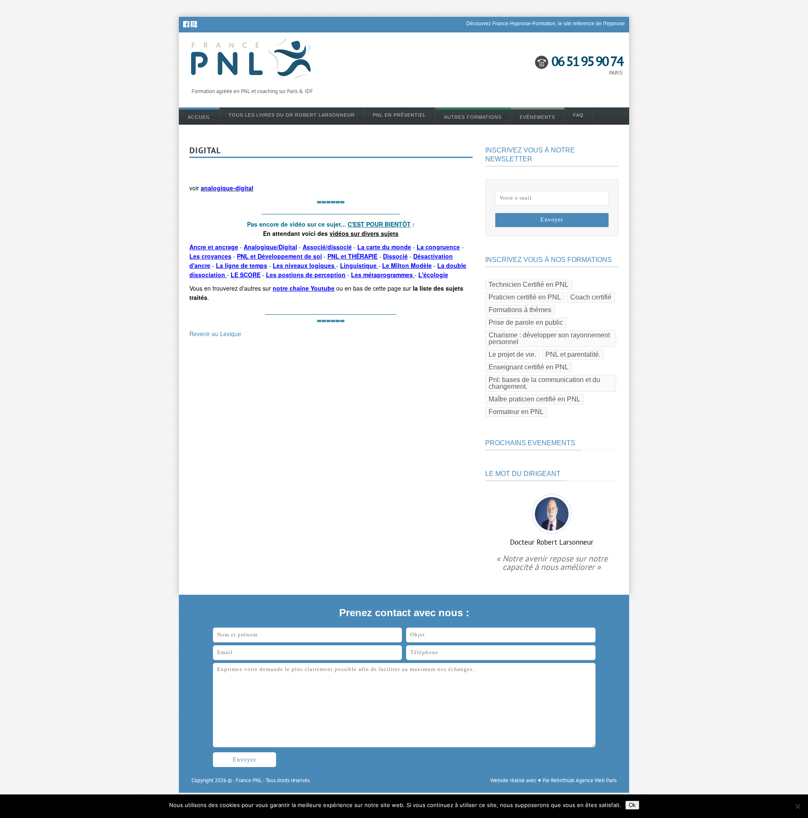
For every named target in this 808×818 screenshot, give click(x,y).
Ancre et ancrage (213, 247)
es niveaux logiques (305, 265)
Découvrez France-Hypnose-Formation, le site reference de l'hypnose (545, 23)
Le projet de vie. (512, 354)
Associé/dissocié (327, 247)
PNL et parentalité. (573, 354)
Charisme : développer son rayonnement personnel (549, 338)
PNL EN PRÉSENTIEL (399, 115)
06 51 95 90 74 (587, 62)
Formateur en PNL (516, 411)
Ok (632, 805)
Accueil (199, 117)
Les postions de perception (306, 274)
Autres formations (473, 117)
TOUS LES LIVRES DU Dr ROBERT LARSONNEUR (292, 115)
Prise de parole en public (526, 322)
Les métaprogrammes (383, 274)
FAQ (578, 115)
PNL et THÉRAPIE (352, 256)
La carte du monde (384, 247)
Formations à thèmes (520, 309)
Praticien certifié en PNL (525, 297)
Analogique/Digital (270, 247)
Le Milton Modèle (407, 265)
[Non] (797, 806)
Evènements (537, 117)
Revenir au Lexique (215, 333)
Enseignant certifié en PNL (529, 367)
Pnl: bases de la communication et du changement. (544, 383)
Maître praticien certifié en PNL (534, 399)
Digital (205, 151)
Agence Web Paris (596, 781)
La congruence (438, 247)
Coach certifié (590, 297)
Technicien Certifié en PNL (529, 284)
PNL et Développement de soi (279, 256)
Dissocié (395, 256)
